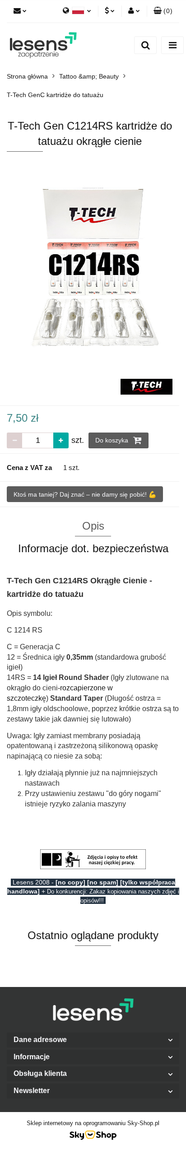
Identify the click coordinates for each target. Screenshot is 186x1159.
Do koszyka (112, 440)
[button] (163, 11)
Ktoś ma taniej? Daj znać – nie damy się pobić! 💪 (85, 494)
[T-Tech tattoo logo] (146, 386)
